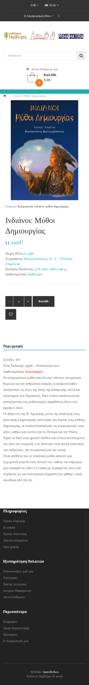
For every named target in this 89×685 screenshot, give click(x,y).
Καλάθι (43, 301)
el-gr (53, 5)
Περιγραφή (13, 346)
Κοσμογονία (25, 206)
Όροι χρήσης (11, 547)
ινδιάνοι (39, 206)
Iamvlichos (51, 672)
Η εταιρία (9, 527)
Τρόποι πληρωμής (14, 521)
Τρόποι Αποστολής (15, 534)
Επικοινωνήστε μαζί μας (18, 571)
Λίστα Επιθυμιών (14, 597)
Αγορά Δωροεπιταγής (16, 628)
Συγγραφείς (10, 622)
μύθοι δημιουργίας (57, 206)
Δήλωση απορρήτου (15, 540)
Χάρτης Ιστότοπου (14, 584)
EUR (34, 5)
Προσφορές (10, 634)
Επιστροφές (10, 578)
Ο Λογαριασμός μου (37, 16)
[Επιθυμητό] (10, 314)
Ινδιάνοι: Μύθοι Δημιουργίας (29, 96)
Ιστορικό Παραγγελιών (17, 591)
